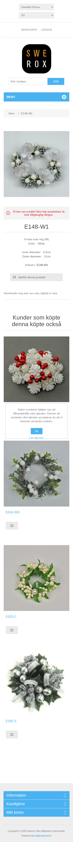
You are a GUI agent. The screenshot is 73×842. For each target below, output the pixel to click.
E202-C (11, 617)
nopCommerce (43, 835)
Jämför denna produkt (31, 277)
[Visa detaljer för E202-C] (36, 578)
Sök (56, 81)
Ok (36, 431)
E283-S (11, 721)
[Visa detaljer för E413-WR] (36, 369)
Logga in (46, 29)
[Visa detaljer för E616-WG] (36, 474)
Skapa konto (29, 29)
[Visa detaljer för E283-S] (36, 682)
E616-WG (13, 512)
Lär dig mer (36, 437)
